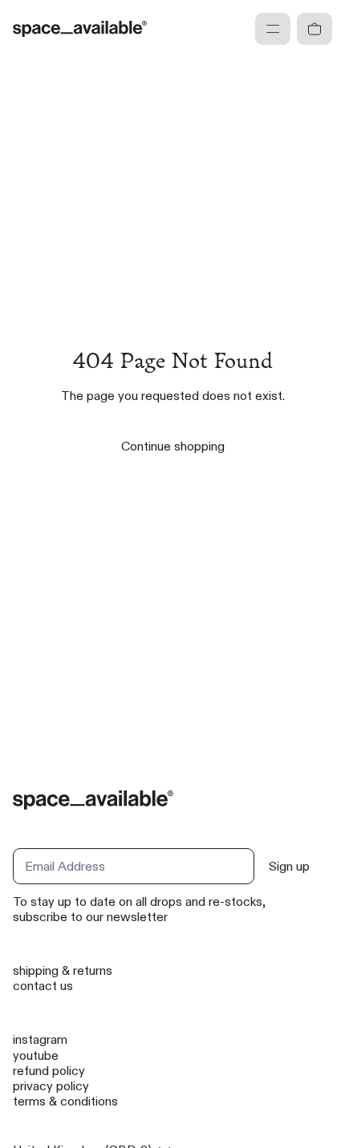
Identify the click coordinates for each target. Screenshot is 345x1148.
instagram (40, 1039)
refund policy (49, 1070)
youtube (36, 1055)
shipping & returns (62, 970)
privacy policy (51, 1085)
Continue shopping (173, 446)
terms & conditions (65, 1101)
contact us (43, 985)
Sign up (289, 866)
